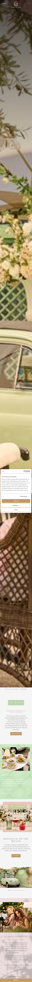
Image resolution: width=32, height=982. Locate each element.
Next (30, 885)
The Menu (16, 855)
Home (6, 689)
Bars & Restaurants (14, 689)
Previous (2, 885)
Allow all (16, 501)
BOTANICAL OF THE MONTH (16, 840)
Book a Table (16, 733)
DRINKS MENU (16, 793)
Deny (16, 509)
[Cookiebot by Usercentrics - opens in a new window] (23, 471)
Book (16, 980)
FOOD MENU (16, 789)
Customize (15, 505)
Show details (23, 496)
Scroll (16, 682)
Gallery (3, 3)
